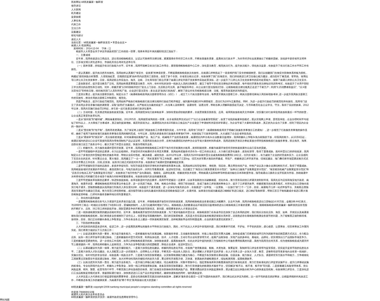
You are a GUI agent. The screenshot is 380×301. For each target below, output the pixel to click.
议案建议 (76, 31)
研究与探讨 (77, 35)
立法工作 (76, 28)
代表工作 (76, 24)
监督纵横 (76, 16)
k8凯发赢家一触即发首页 (97, 42)
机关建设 (76, 13)
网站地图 (5, 299)
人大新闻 (76, 9)
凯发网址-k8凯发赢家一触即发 (87, 2)
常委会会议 (118, 42)
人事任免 (76, 20)
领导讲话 (76, 5)
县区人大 (76, 39)
